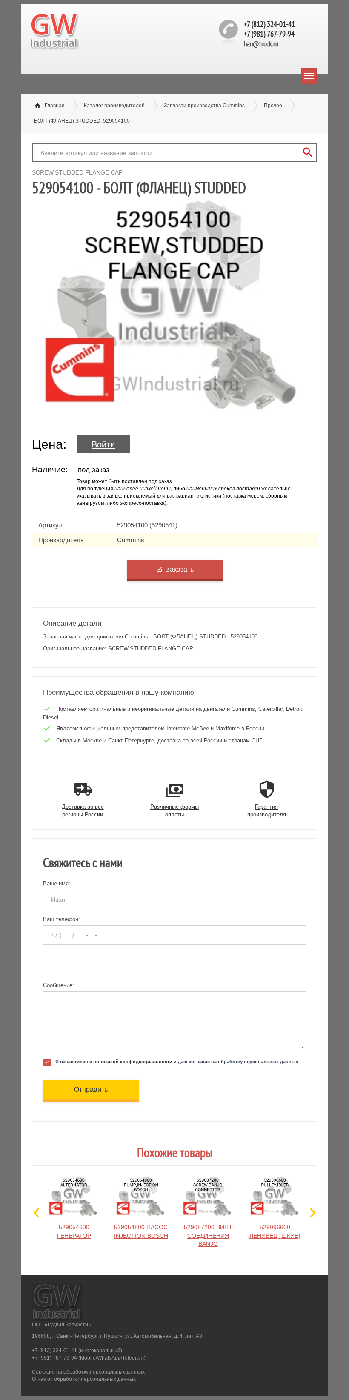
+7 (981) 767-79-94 (269, 34)
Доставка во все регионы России (83, 811)
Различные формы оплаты (174, 811)
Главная (55, 106)
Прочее (273, 106)
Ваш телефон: (61, 919)
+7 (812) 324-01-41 (269, 24)
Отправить (91, 1089)
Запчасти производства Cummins (204, 106)
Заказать (180, 569)
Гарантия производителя (266, 811)
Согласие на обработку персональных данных (88, 1372)
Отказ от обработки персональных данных (84, 1379)
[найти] (307, 152)
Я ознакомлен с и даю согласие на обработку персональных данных (176, 1061)
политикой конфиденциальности (132, 1061)
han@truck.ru (261, 44)
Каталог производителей (114, 106)
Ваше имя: (56, 883)
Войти (103, 444)
